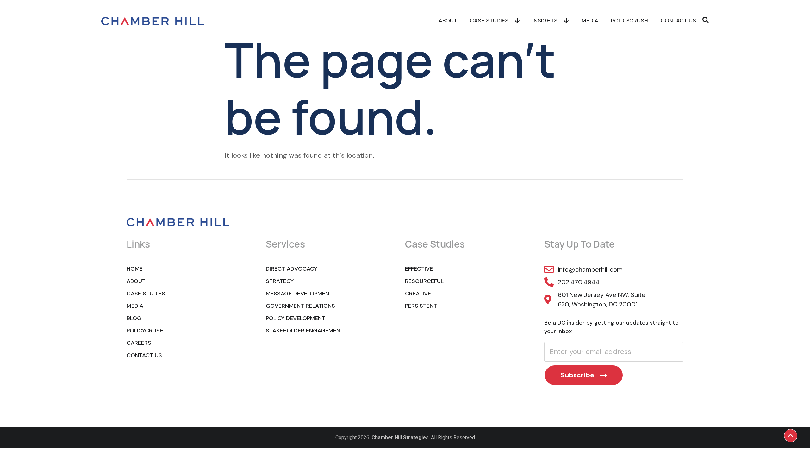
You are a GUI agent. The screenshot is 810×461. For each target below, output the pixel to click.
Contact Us (678, 20)
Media (590, 20)
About (448, 20)
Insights (545, 20)
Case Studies (489, 20)
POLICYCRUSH (629, 20)
